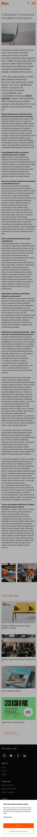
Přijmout (18, 825)
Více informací (7, 817)
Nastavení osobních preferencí (18, 831)
